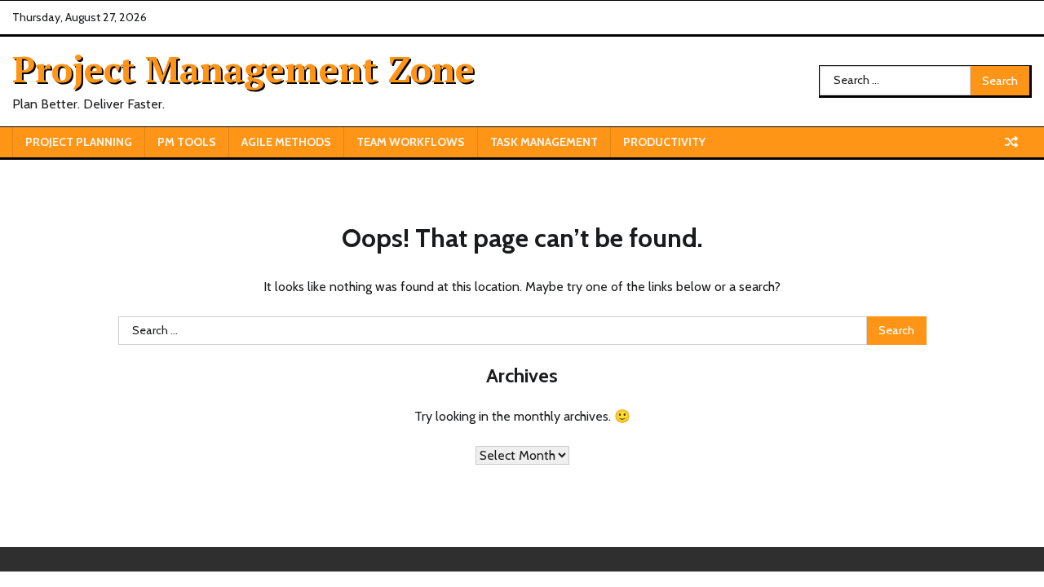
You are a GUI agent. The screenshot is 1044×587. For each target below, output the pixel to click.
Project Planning (78, 142)
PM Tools (186, 142)
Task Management (544, 142)
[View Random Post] (1011, 142)
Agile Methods (286, 142)
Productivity (664, 142)
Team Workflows (410, 142)
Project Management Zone (243, 68)
